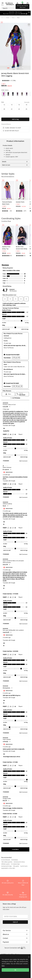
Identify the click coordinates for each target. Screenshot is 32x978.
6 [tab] (22, 68)
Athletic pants (5, 864)
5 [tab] (19, 68)
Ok (15, 970)
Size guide (26, 102)
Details (4, 161)
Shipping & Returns (6, 124)
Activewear (14, 860)
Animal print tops (6, 866)
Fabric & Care (6, 165)
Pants (13, 17)
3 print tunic (24, 866)
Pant (18, 17)
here (3, 966)
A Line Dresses (5, 860)
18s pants (16, 866)
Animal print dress (19, 862)
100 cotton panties (6, 862)
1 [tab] (8, 68)
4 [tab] (16, 68)
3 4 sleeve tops (15, 864)
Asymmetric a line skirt (8, 868)
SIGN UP (15, 922)
